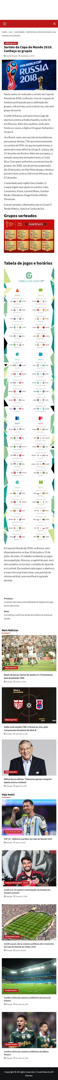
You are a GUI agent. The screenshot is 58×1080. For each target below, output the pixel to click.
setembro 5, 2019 (22, 734)
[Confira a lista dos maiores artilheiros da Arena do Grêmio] (29, 976)
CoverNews (42, 1071)
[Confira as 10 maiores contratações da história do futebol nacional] (29, 868)
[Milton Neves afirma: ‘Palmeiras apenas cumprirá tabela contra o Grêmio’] (29, 757)
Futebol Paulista (11, 1044)
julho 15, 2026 (20, 842)
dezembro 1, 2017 (27, 56)
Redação (9, 682)
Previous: (28, 602)
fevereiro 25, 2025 (22, 1004)
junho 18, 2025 (21, 950)
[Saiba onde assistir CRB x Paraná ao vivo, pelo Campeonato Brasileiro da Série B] (29, 705)
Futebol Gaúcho (11, 990)
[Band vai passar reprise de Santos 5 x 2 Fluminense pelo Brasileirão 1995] (29, 653)
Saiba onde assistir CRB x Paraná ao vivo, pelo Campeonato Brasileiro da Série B (26, 729)
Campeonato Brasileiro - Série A (16, 883)
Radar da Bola (29, 8)
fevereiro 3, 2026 (21, 896)
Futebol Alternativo (12, 936)
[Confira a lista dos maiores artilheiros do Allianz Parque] (29, 1030)
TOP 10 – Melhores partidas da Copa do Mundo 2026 (28, 839)
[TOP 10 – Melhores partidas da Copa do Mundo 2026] (29, 817)
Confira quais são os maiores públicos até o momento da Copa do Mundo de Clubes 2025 (29, 945)
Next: (28, 615)
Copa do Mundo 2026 (12, 832)
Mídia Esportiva (11, 43)
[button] (4, 23)
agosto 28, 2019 (21, 786)
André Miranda (12, 56)
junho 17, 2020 (21, 682)
